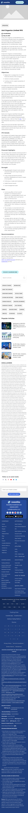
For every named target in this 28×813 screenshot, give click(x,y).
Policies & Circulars (6, 569)
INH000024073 (18, 723)
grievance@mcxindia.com (18, 690)
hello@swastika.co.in (14, 509)
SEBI (14, 607)
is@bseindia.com (5, 690)
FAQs (16, 567)
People (3, 528)
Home (3, 524)
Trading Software (5, 562)
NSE (4, 603)
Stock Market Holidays (20, 588)
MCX (12, 603)
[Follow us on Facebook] (7, 512)
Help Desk (17, 562)
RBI (19, 607)
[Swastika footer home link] (14, 502)
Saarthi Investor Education (7, 698)
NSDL (16, 551)
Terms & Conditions (18, 643)
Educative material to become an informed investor (13, 700)
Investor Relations (6, 543)
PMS (2, 578)
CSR (3, 538)
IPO (21, 119)
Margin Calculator (19, 572)
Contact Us (4, 547)
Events (3, 540)
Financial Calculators (20, 540)
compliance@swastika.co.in (7, 675)
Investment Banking (20, 536)
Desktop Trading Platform (14, 619)
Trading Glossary (19, 570)
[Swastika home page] (5, 2)
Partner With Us (6, 545)
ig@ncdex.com (9, 692)
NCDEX (22, 603)
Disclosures (17, 595)
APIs (16, 543)
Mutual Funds (18, 533)
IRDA (24, 607)
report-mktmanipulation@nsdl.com (13, 685)
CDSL (16, 549)
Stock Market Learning (20, 531)
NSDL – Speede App (20, 556)
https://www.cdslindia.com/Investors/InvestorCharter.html (13, 682)
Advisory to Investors (6, 702)
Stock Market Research (20, 526)
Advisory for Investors (6, 588)
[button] (26, 2)
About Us (4, 526)
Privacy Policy (7, 643)
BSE (8, 603)
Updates (5, 25)
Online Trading (18, 578)
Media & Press (5, 533)
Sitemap (14, 651)
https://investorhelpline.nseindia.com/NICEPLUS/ (12, 688)
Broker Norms (10, 646)
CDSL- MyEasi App (19, 554)
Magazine (4, 550)
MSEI (17, 603)
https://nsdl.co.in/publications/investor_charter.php (12, 678)
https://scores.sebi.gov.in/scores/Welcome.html (12, 694)
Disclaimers (18, 646)
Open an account (19, 2)
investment (4, 261)
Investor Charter (5, 571)
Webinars (4, 552)
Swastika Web (18, 615)
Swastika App (9, 615)
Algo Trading (18, 538)
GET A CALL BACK (14, 494)
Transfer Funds (18, 565)
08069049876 (14, 507)
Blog (3, 536)
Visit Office (17, 582)
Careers (4, 531)
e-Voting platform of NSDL (18, 702)
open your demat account (8, 259)
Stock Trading (18, 524)
